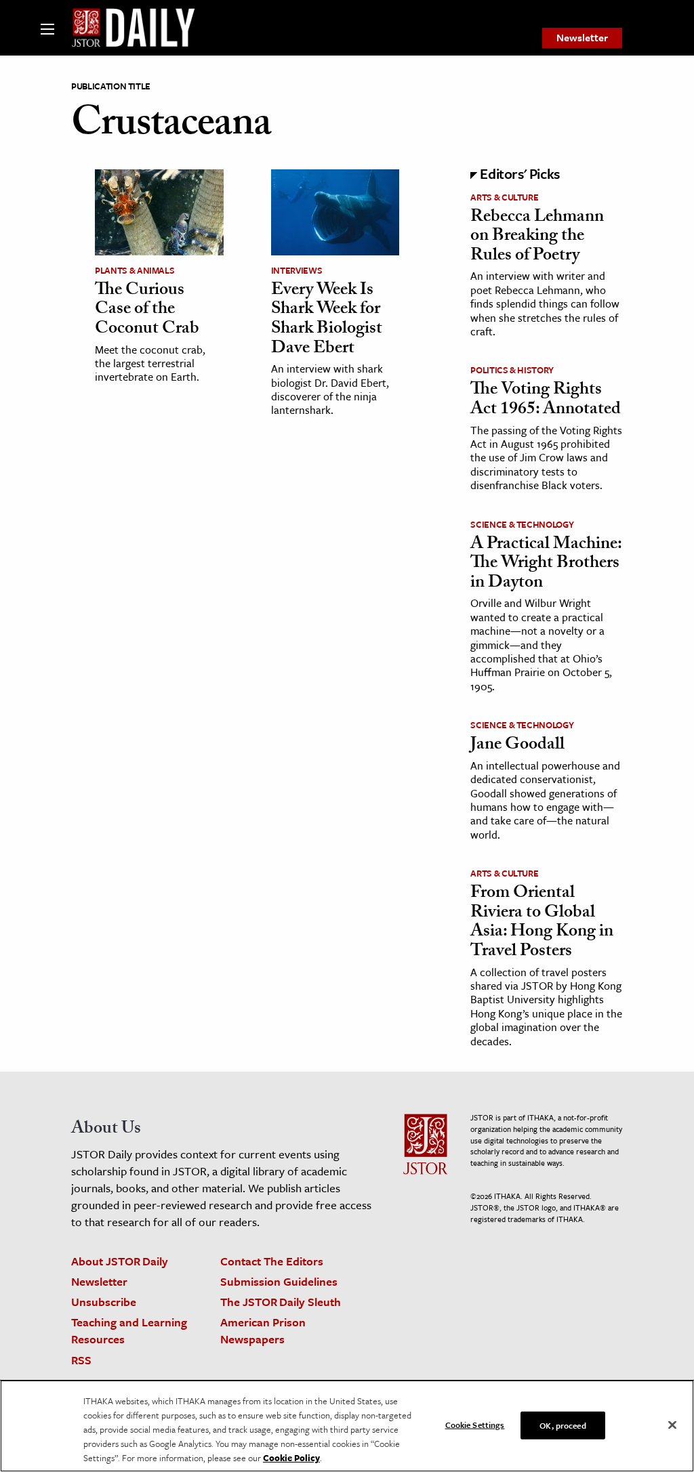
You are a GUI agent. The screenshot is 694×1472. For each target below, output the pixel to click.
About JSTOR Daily (119, 1261)
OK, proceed (562, 1424)
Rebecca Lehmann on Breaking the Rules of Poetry (537, 237)
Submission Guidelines (279, 1281)
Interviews (297, 270)
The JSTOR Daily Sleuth (280, 1301)
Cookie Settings (475, 1424)
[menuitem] (582, 38)
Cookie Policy (291, 1458)
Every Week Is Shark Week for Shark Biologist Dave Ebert (326, 320)
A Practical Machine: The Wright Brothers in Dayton (545, 564)
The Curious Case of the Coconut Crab (147, 310)
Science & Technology (521, 524)
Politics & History (512, 370)
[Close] (672, 1424)
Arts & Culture (504, 197)
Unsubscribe (103, 1301)
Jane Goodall (517, 746)
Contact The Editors (271, 1261)
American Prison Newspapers (263, 1330)
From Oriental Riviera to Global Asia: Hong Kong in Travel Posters (541, 923)
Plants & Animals (134, 270)
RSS (81, 1359)
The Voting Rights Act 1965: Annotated (545, 400)
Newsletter (582, 37)
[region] (347, 1426)
